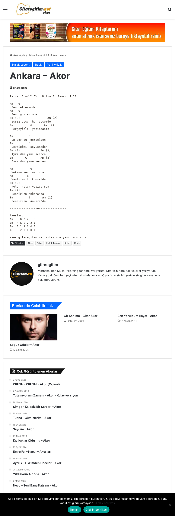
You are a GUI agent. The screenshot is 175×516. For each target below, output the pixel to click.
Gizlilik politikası (105, 503)
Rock (38, 64)
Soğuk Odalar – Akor (24, 344)
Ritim (67, 243)
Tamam (74, 509)
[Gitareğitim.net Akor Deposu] (34, 9)
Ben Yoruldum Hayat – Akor (137, 316)
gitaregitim (20, 87)
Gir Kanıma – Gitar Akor (81, 316)
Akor (30, 243)
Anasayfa (18, 55)
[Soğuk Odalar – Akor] (33, 327)
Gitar (39, 243)
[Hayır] (170, 505)
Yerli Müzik (54, 64)
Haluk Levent (36, 55)
